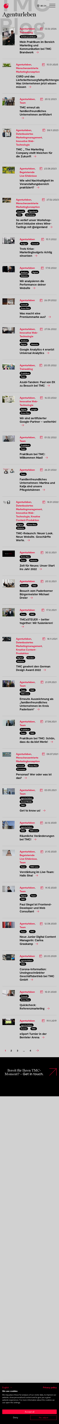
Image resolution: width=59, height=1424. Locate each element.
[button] (7, 1387)
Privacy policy (50, 1387)
